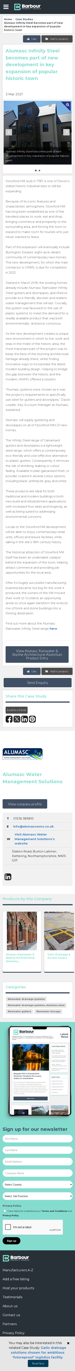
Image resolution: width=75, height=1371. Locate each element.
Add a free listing (16, 1279)
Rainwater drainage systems (26, 999)
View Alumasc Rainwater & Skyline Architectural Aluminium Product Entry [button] (37, 654)
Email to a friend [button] (16, 710)
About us (10, 1306)
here (53, 628)
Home (8, 19)
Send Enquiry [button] (37, 682)
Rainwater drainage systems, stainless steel (36, 1005)
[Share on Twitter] (16, 719)
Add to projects (59, 38)
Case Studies (24, 19)
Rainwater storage (48, 1011)
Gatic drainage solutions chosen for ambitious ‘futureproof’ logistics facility (38, 1352)
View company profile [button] (25, 804)
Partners (10, 1324)
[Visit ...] (22, 931)
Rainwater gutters (19, 1011)
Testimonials (12, 1297)
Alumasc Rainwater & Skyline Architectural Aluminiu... (20, 958)
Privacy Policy (12, 1205)
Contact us (11, 1315)
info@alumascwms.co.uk (33, 826)
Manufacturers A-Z (18, 1270)
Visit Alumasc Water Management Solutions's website (35, 838)
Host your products (18, 1288)
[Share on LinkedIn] (24, 719)
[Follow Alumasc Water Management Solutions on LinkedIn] (8, 876)
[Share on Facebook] (9, 719)
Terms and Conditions (54, 1211)
